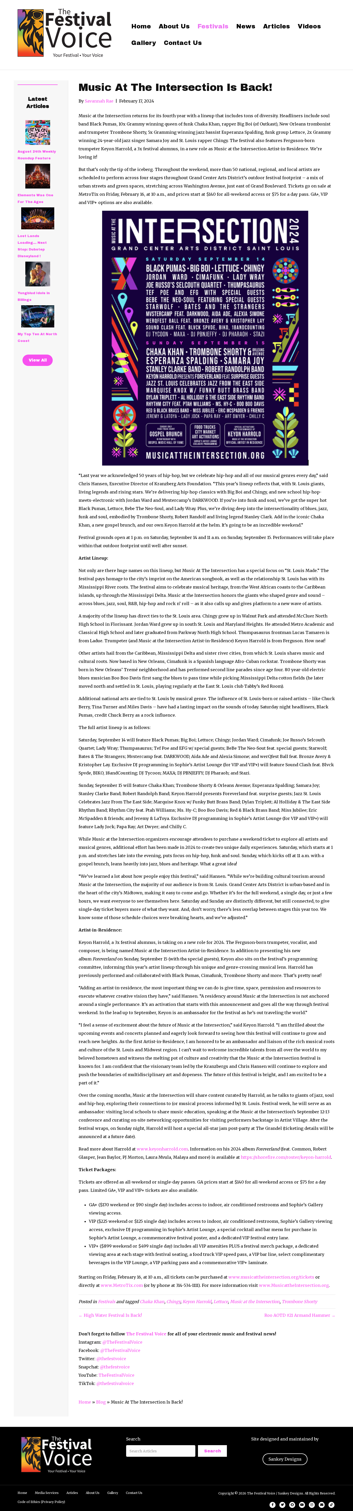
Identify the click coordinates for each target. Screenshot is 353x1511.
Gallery (143, 43)
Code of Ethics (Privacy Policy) (41, 1502)
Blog (101, 1402)
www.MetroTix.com (121, 1285)
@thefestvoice (111, 1358)
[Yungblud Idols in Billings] (37, 274)
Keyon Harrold (196, 1301)
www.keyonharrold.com (162, 1149)
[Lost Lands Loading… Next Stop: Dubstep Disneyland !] (37, 218)
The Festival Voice (146, 1333)
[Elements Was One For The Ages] (37, 176)
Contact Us (183, 43)
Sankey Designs (285, 1459)
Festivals (212, 26)
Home (141, 26)
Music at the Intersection (255, 1301)
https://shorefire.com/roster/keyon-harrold (286, 1157)
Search (133, 1439)
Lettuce (220, 1301)
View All (38, 360)
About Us (174, 26)
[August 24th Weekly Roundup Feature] (37, 132)
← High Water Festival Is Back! (110, 1315)
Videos (309, 26)
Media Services (47, 1493)
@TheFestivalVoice (122, 1342)
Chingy (173, 1301)
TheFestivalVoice (116, 1375)
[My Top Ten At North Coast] (37, 316)
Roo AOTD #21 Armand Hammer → (299, 1315)
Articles (276, 26)
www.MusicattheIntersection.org (293, 1285)
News (245, 26)
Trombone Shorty (299, 1301)
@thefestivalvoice (115, 1383)
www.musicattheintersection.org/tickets (270, 1277)
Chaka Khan (152, 1301)
